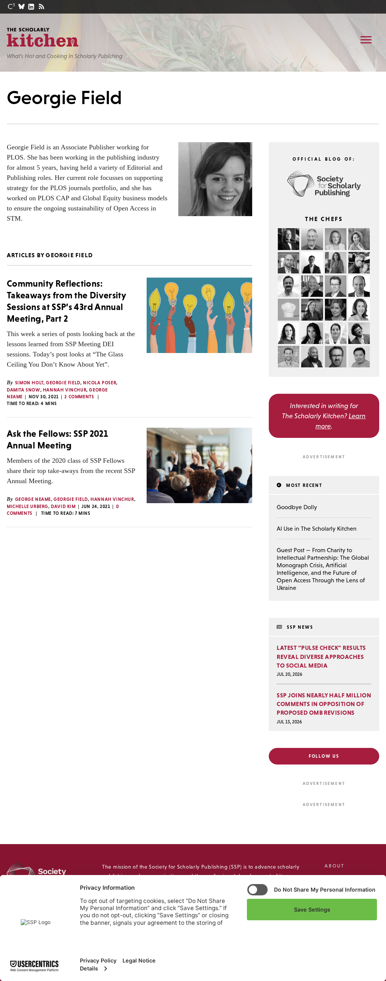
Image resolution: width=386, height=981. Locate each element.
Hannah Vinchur (64, 390)
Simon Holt (29, 382)
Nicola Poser (99, 382)
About (334, 866)
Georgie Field (63, 382)
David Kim (63, 506)
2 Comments (79, 396)
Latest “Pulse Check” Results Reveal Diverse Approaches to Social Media (321, 656)
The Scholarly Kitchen (42, 37)
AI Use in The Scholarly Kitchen (317, 528)
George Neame (33, 499)
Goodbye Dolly (297, 507)
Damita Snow (23, 390)
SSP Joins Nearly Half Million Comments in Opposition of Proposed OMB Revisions (324, 704)
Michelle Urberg (27, 506)
